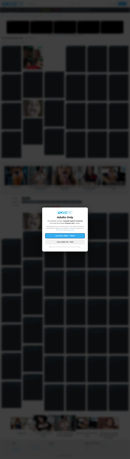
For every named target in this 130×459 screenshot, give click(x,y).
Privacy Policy (70, 230)
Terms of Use (60, 230)
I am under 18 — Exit (65, 242)
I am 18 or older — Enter (65, 236)
